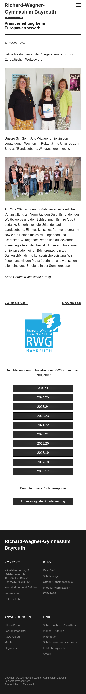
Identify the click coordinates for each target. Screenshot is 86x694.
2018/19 (43, 453)
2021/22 (43, 425)
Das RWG (49, 570)
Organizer (11, 648)
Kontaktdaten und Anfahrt (21, 587)
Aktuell (43, 388)
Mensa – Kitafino (53, 630)
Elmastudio (29, 684)
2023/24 (43, 406)
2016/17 (43, 471)
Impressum (12, 593)
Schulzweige (51, 576)
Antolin (47, 653)
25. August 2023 (15, 43)
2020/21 (43, 434)
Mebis (8, 642)
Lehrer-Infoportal (15, 630)
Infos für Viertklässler (56, 587)
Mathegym (49, 636)
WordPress (24, 681)
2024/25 (43, 397)
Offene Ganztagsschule (58, 581)
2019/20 (43, 443)
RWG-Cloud (12, 636)
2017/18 (43, 462)
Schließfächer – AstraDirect (60, 625)
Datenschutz (12, 599)
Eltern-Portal (12, 625)
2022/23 (43, 416)
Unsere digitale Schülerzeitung (43, 501)
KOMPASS (49, 593)
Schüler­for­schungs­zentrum (60, 642)
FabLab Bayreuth (54, 648)
